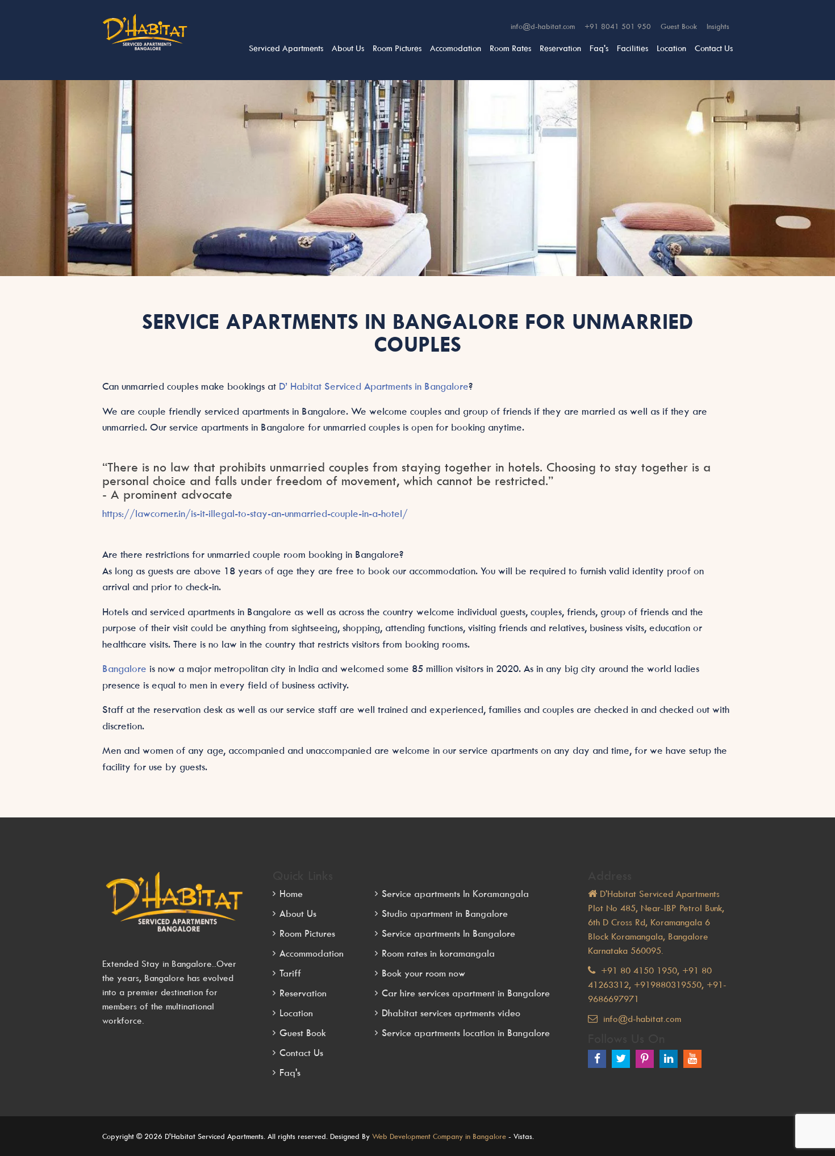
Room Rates (510, 48)
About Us (348, 48)
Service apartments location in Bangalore (466, 1032)
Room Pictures (397, 48)
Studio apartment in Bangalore (445, 913)
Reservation (560, 48)
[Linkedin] (668, 1059)
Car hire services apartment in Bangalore (466, 993)
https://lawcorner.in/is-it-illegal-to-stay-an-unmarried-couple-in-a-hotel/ (255, 513)
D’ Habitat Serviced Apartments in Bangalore (374, 386)
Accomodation (455, 48)
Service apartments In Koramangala (455, 893)
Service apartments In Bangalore (448, 933)
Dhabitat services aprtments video (451, 1013)
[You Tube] (692, 1059)
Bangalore (125, 668)
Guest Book (679, 26)
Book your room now (423, 973)
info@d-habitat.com (543, 26)
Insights (718, 26)
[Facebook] (597, 1059)
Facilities (632, 48)
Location (671, 48)
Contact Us (714, 48)
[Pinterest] (645, 1059)
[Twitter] (621, 1059)
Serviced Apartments (286, 48)
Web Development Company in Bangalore (439, 1136)
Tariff (290, 973)
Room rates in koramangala (438, 953)
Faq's (599, 48)
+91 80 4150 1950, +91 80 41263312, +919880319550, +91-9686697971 (657, 984)
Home (291, 893)
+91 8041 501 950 (617, 26)
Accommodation (311, 953)
